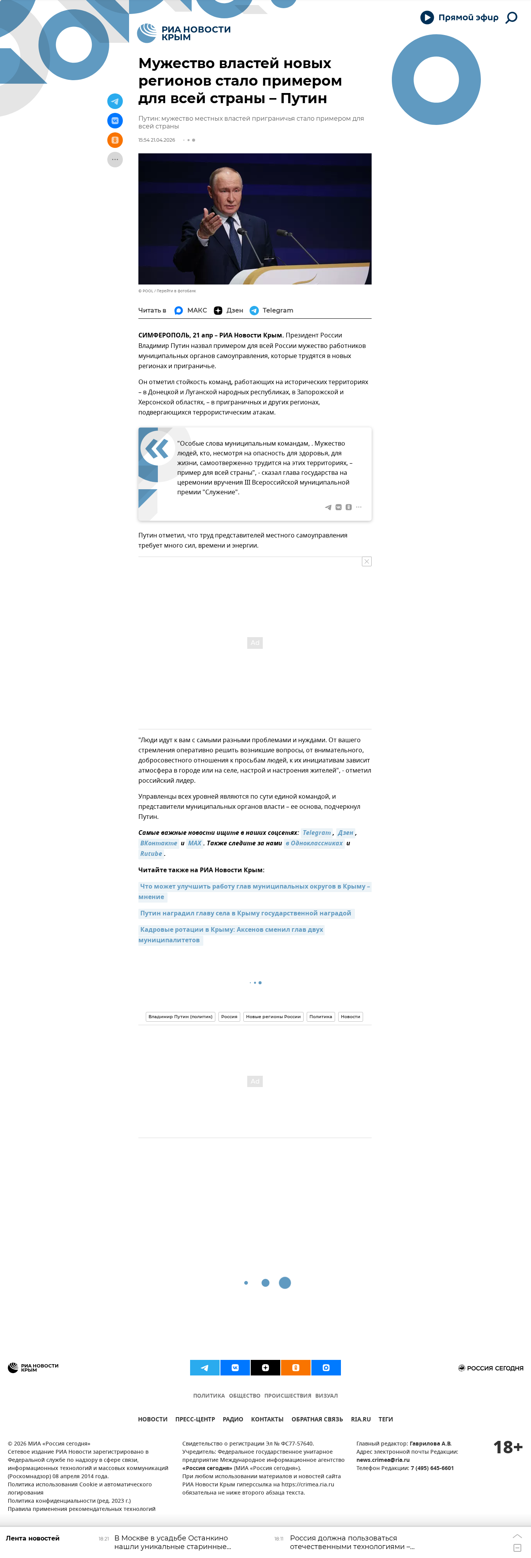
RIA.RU (361, 1420)
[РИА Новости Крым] (183, 33)
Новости (350, 1016)
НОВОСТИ (153, 1420)
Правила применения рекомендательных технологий (81, 1509)
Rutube (151, 854)
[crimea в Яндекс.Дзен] (265, 1367)
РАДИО (233, 1420)
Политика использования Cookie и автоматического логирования (80, 1489)
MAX (194, 844)
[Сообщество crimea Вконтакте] (235, 1367)
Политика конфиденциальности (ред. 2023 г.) (69, 1501)
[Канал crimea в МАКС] (326, 1367)
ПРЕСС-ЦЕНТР (195, 1420)
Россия (229, 1016)
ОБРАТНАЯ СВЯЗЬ (317, 1420)
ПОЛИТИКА (209, 1396)
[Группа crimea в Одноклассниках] (296, 1367)
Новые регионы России (273, 1016)
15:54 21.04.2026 (156, 140)
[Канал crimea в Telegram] (205, 1367)
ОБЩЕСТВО (244, 1396)
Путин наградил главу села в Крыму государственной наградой (246, 914)
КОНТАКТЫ (267, 1420)
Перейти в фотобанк (176, 291)
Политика (320, 1016)
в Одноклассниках (314, 844)
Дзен (345, 833)
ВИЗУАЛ (326, 1396)
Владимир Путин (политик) (180, 1016)
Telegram (317, 833)
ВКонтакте (158, 844)
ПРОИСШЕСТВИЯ (287, 1396)
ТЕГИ (386, 1420)
